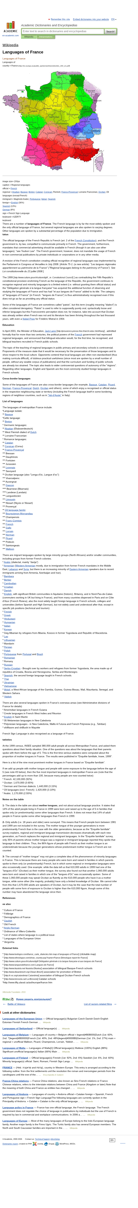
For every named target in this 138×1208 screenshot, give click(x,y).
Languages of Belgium (16, 1034)
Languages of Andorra (15, 1094)
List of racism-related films (98, 1004)
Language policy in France (18, 1107)
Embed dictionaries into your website (91, 19)
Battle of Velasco (16, 1004)
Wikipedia (28, 37)
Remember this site (60, 19)
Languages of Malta (14, 1048)
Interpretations (45, 37)
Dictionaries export (10, 1144)
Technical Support (42, 1139)
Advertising (55, 1139)
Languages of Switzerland (17, 1028)
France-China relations (16, 1081)
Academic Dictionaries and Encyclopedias (49, 25)
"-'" (54, 395)
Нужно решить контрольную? (34, 999)
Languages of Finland (15, 1057)
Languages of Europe (15, 1120)
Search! (110, 31)
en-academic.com (10, 35)
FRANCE (7, 1067)
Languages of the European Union (22, 1018)
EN (112, 19)
